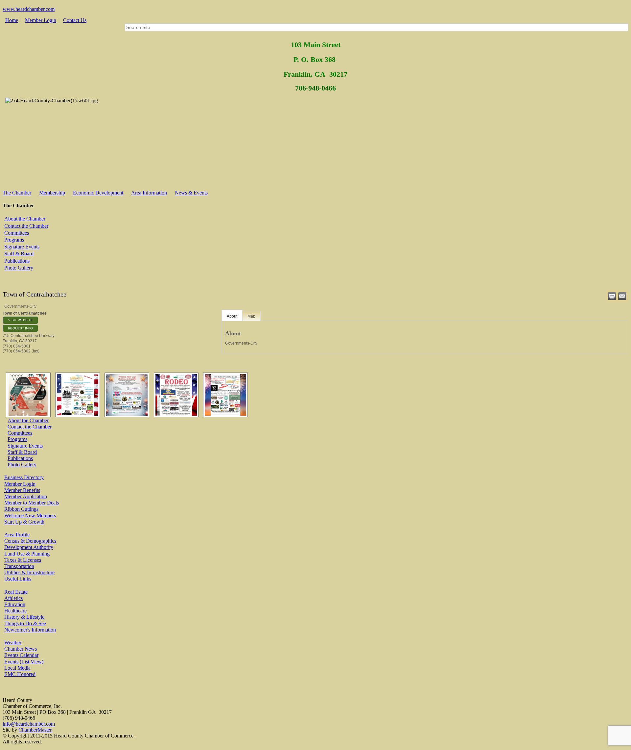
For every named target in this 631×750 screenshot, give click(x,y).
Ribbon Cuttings (21, 509)
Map (251, 316)
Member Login (40, 20)
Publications (17, 261)
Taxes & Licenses (22, 560)
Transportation (19, 566)
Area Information (149, 192)
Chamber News (20, 649)
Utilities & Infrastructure (29, 572)
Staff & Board (19, 253)
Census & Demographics (30, 541)
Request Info (20, 328)
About (232, 316)
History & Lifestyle (24, 617)
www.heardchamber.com (29, 9)
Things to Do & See (25, 623)
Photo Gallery (18, 268)
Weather (12, 642)
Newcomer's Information (30, 630)
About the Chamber (24, 218)
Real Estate (16, 592)
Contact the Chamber (26, 226)
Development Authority (28, 547)
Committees (16, 233)
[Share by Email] (622, 296)
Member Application (25, 496)
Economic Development (98, 192)
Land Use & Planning (27, 553)
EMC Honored (19, 674)
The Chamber (17, 192)
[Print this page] (612, 296)
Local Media (17, 668)
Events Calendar (21, 655)
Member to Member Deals (31, 502)
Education (14, 604)
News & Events (191, 192)
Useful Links (17, 579)
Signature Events (21, 246)
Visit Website (20, 320)
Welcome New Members (30, 515)
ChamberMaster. (35, 730)
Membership (52, 192)
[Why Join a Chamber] (26, 395)
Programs (14, 240)
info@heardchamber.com (29, 724)
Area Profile (17, 534)
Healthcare (15, 610)
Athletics (13, 598)
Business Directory (24, 477)
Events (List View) (23, 661)
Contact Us (74, 20)
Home (11, 20)
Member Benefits (22, 490)
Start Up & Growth (24, 522)
